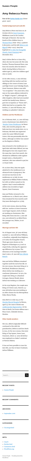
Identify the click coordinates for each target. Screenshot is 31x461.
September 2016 (9, 413)
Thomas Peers (7, 43)
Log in (6, 442)
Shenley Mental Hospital (10, 302)
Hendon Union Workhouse (12, 124)
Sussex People (10, 6)
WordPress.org (9, 449)
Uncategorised (9, 427)
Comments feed (9, 446)
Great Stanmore (18, 33)
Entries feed (8, 444)
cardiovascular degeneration (12, 307)
